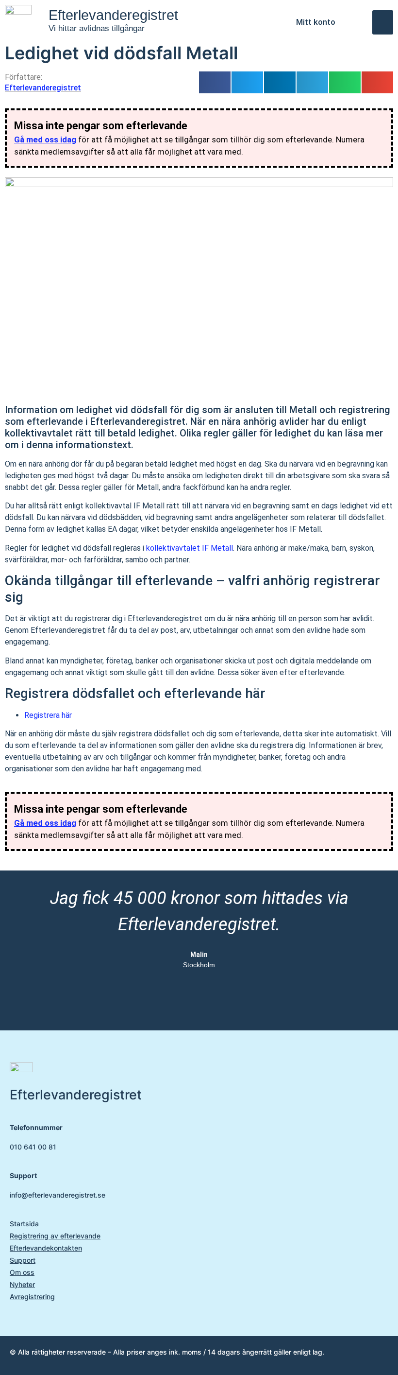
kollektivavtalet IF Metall (189, 548)
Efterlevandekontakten (46, 1248)
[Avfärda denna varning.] (381, 121)
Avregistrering (32, 1296)
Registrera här (48, 715)
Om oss (22, 1272)
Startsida (24, 1223)
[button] (382, 22)
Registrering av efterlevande (55, 1236)
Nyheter (22, 1284)
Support (22, 1260)
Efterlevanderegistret (113, 15)
